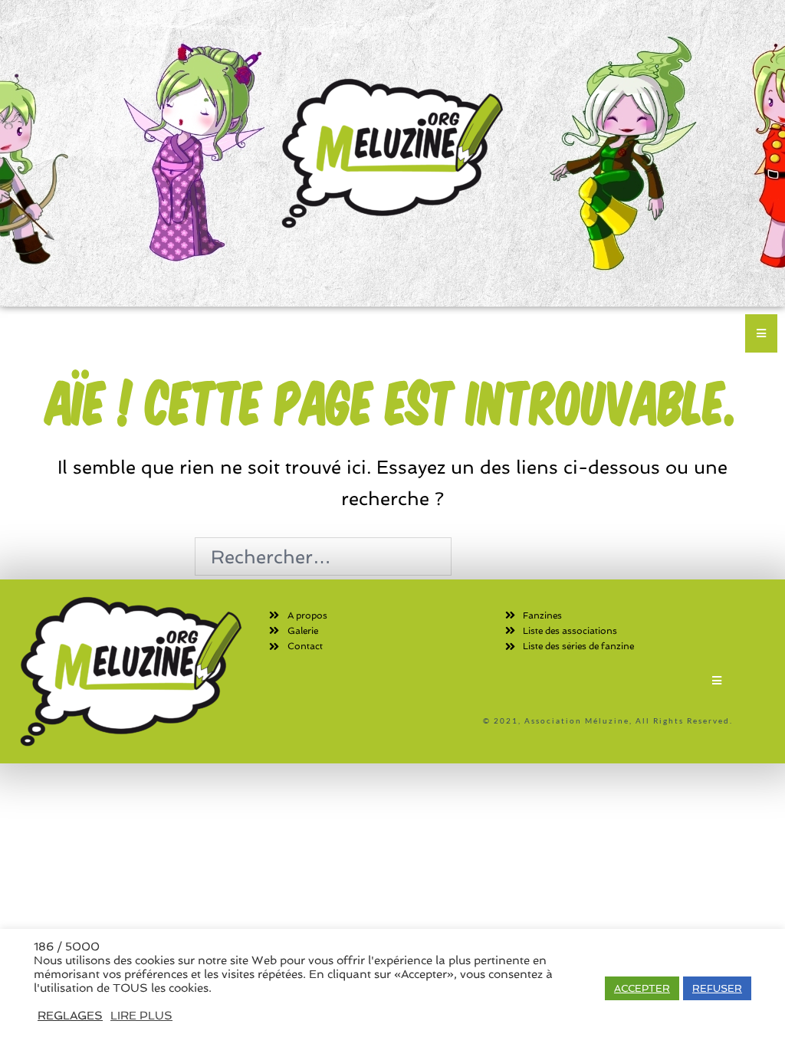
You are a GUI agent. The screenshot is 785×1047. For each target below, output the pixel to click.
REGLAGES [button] (70, 1015)
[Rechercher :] (323, 556)
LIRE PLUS (141, 1015)
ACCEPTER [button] (642, 988)
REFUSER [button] (717, 988)
